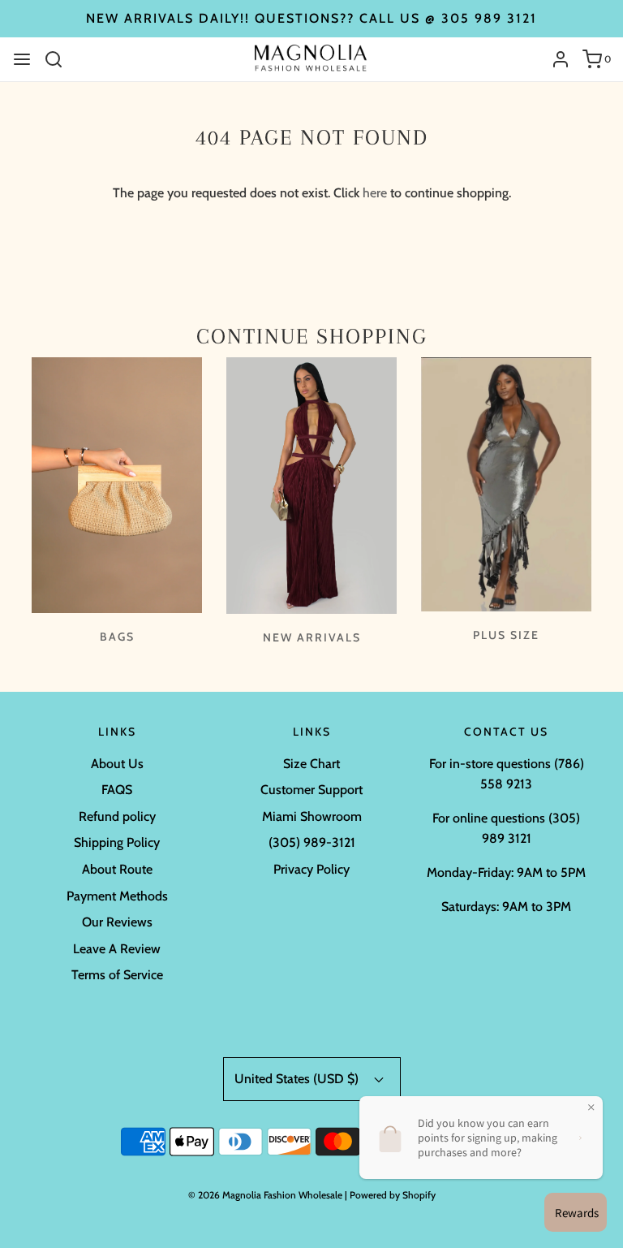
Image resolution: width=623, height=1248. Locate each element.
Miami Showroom (312, 816)
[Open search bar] (59, 59)
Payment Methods (117, 896)
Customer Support (311, 789)
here (375, 193)
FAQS (116, 789)
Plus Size (506, 635)
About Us (117, 763)
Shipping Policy (117, 842)
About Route (117, 869)
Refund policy (117, 816)
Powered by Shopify (393, 1195)
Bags (117, 636)
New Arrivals (312, 637)
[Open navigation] (22, 59)
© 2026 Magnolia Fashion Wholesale (265, 1195)
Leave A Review (117, 949)
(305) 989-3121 (312, 842)
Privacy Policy (311, 869)
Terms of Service (117, 974)
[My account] (554, 59)
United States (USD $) (298, 1078)
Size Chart (311, 763)
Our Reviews (117, 922)
